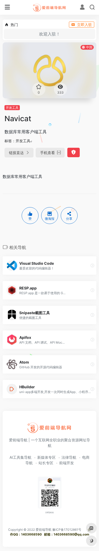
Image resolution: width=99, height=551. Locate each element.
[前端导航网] (49, 7)
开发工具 (12, 108)
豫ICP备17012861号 (66, 530)
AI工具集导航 (20, 457)
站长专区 (46, 463)
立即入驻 (84, 24)
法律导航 (69, 457)
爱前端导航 (43, 530)
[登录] (82, 8)
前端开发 (66, 463)
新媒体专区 (46, 457)
